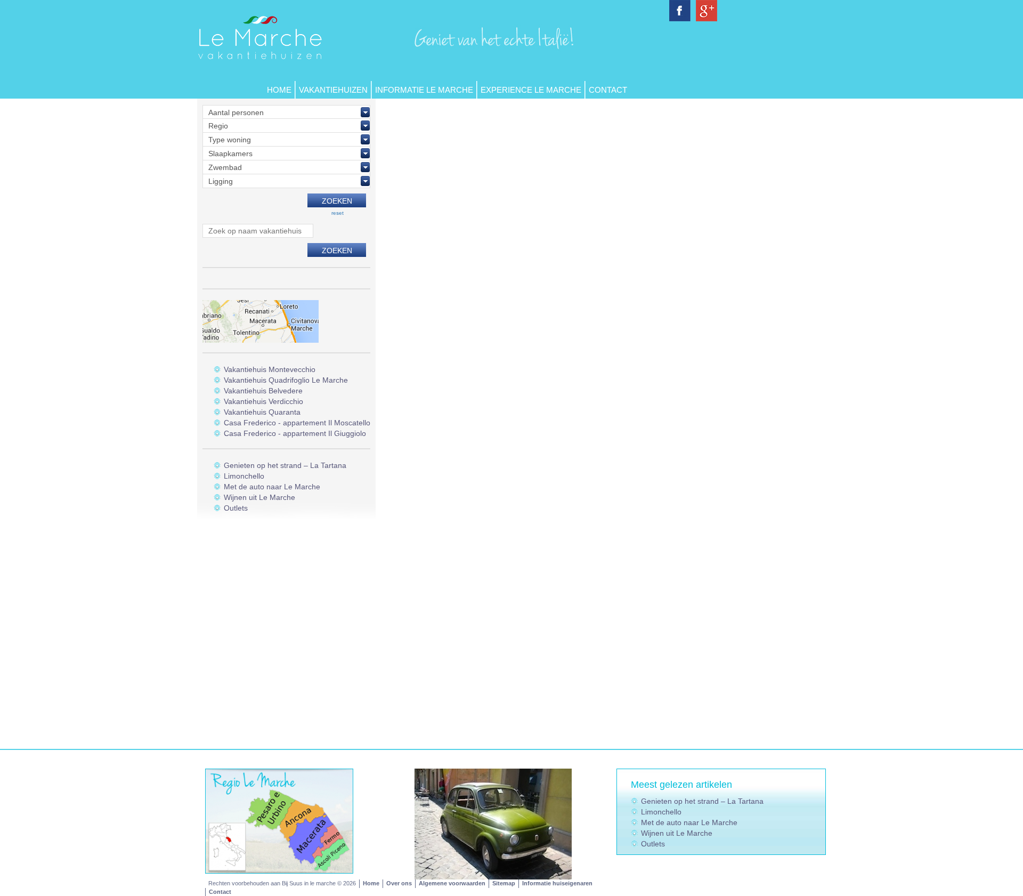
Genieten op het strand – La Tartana (285, 465)
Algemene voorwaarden (452, 883)
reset (337, 213)
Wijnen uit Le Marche (259, 497)
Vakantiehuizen (333, 89)
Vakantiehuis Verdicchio (263, 401)
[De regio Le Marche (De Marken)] (279, 820)
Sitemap (503, 883)
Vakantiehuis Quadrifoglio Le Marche (286, 380)
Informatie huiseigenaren (557, 883)
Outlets (236, 508)
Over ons (399, 883)
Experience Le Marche (531, 89)
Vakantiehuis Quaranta (262, 412)
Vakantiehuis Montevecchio (269, 369)
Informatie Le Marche (424, 89)
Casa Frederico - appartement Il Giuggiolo (295, 433)
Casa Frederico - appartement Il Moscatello (297, 422)
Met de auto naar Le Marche (272, 486)
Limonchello (244, 476)
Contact (608, 89)
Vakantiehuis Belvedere (263, 390)
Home (279, 89)
